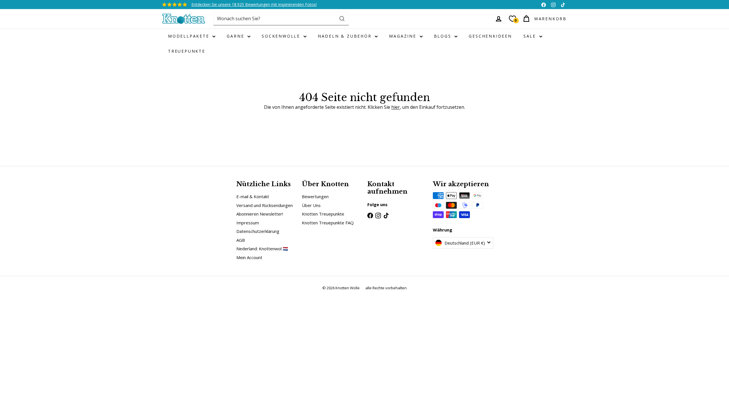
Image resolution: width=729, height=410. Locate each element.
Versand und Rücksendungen (264, 205)
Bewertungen (315, 196)
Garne (236, 36)
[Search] (342, 18)
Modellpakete (189, 36)
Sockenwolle (282, 36)
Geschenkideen (490, 36)
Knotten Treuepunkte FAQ (328, 223)
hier (395, 107)
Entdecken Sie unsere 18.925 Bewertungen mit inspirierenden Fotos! (254, 4)
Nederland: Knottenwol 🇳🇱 (262, 248)
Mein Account (249, 257)
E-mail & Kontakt (252, 196)
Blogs (443, 36)
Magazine (403, 36)
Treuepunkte (186, 51)
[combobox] (281, 18)
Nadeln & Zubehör (346, 36)
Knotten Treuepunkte (323, 214)
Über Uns (311, 205)
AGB (240, 240)
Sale (530, 36)
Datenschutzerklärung (257, 231)
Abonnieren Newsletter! (259, 214)
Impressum (247, 223)
